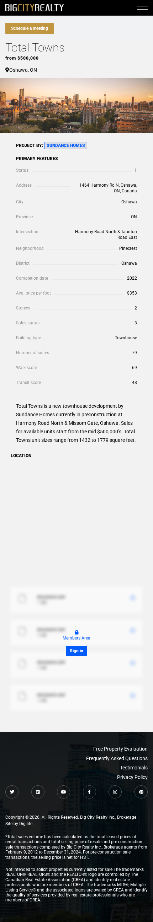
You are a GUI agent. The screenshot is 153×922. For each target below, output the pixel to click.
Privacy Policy (132, 777)
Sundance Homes (66, 145)
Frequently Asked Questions (117, 758)
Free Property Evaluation (120, 749)
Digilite (25, 823)
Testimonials (134, 767)
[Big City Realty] (34, 7)
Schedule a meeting (29, 28)
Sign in (76, 650)
